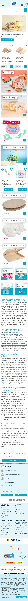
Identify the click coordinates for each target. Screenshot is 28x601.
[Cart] (25, 5)
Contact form (7, 495)
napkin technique (5, 373)
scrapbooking (20, 373)
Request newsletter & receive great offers (14, 453)
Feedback (20, 495)
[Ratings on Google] (14, 548)
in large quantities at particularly (14, 435)
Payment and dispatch (6, 525)
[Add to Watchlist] (11, 46)
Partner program (5, 509)
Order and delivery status (21, 533)
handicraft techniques (6, 334)
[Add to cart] (11, 66)
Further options (5, 597)
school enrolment (15, 345)
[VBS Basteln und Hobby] (14, 4)
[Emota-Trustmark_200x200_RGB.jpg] (23, 555)
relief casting (12, 373)
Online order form (5, 523)
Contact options (18, 531)
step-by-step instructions (12, 369)
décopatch (24, 371)
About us (3, 508)
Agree (24, 597)
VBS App (3, 536)
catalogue (19, 337)
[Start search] (25, 10)
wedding (3, 345)
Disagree (19, 597)
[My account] (22, 5)
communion (8, 345)
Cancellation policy (5, 527)
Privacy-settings (5, 528)
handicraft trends (18, 334)
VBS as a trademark (6, 511)
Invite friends (18, 509)
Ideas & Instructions (19, 513)
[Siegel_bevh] (9, 556)
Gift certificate (18, 508)
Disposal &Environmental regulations (4, 515)
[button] (2, 56)
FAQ (16, 515)
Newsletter (17, 511)
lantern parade (23, 345)
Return (2, 530)
